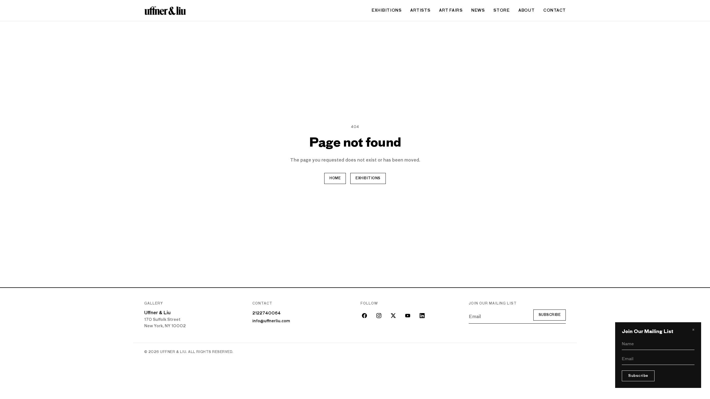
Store (501, 10)
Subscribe (550, 315)
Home (335, 178)
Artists (420, 10)
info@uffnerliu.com (271, 321)
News (478, 10)
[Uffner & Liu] (165, 10)
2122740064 (266, 313)
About (526, 10)
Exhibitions (386, 10)
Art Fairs (450, 10)
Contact (554, 10)
